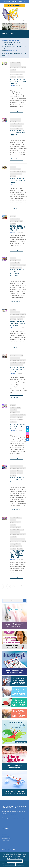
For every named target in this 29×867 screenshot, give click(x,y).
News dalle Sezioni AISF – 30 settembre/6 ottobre (18, 480)
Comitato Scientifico (6, 838)
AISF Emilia (12, 524)
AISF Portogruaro (14, 541)
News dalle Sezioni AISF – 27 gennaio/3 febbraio (17, 181)
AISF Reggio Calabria (15, 544)
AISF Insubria (13, 67)
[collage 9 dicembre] (4, 217)
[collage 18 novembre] (4, 259)
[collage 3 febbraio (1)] (4, 167)
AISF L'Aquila (20, 529)
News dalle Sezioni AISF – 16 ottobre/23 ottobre (18, 369)
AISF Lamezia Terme (15, 218)
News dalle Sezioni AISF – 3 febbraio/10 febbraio (17, 133)
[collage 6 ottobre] (4, 467)
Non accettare (10, 864)
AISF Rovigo (13, 419)
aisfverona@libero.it (11, 50)
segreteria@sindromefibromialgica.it (16, 818)
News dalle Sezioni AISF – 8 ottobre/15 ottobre (17, 426)
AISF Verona (7, 33)
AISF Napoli (13, 69)
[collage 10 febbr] (4, 120)
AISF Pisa (12, 126)
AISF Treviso (13, 319)
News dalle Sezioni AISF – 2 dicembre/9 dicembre (17, 228)
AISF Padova (20, 123)
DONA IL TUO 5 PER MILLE (14, 5)
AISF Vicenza (20, 77)
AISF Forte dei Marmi (15, 65)
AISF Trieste (19, 74)
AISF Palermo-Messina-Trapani (17, 72)
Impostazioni (20, 864)
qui (6, 53)
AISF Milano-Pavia (21, 67)
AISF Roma (12, 74)
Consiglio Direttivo (6, 836)
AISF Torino (13, 365)
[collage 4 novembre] (4, 310)
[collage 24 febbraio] (4, 63)
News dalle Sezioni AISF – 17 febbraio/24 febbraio (18, 81)
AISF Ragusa (18, 126)
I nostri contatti (5, 840)
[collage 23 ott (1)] (4, 356)
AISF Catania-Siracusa (15, 62)
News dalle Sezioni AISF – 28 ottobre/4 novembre (17, 323)
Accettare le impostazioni (14, 861)
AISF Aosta (12, 517)
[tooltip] (27, 427)
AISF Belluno (13, 520)
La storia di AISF (5, 832)
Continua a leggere (15, 111)
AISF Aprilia (12, 216)
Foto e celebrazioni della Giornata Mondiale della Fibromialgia (18, 554)
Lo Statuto (4, 834)
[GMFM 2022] (4, 518)
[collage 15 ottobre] (4, 406)
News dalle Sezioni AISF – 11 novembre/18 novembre (17, 273)
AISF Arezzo (13, 166)
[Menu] (23, 20)
